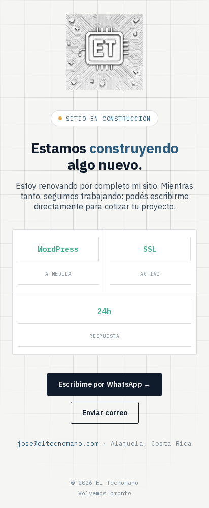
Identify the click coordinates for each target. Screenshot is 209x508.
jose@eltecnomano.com (57, 443)
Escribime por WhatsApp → (104, 384)
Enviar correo (104, 412)
